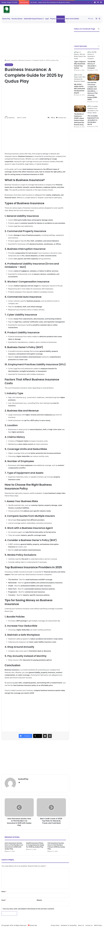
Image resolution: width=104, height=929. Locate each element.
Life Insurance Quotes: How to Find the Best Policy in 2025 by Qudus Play (56, 846)
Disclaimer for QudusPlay (69, 925)
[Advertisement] (35, 39)
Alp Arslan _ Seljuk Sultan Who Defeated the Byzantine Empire (50, 2)
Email (4, 900)
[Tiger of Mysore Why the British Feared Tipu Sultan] (80, 55)
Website (39, 900)
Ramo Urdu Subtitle (72, 18)
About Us (81, 925)
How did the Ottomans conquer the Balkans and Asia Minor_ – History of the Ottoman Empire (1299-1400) (92, 91)
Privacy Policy (55, 925)
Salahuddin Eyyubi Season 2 (34, 18)
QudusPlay (23, 779)
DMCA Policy (98, 925)
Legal (47, 18)
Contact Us (89, 925)
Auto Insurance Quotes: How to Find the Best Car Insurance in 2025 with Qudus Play (14, 846)
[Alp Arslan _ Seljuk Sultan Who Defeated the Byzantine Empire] (80, 78)
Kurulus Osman (17, 18)
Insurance (60, 18)
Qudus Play (6, 18)
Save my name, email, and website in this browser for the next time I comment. (28, 909)
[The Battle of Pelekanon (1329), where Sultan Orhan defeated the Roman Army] (80, 108)
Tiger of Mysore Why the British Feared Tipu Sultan (80, 65)
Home (8, 60)
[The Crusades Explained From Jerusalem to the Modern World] (93, 109)
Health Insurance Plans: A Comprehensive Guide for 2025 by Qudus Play (35, 845)
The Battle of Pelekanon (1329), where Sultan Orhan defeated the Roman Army (79, 119)
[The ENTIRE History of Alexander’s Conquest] (93, 55)
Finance (53, 18)
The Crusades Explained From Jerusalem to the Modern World (93, 120)
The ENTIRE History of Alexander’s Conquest (91, 65)
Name (4, 891)
